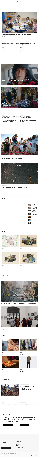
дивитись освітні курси (25, 425)
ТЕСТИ (3, 231)
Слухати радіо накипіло (8, 425)
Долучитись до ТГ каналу (6, 448)
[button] (1, 1)
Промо (2, 352)
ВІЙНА (3, 59)
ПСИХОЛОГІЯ (5, 379)
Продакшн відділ (18, 441)
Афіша (17, 445)
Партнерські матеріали (19, 447)
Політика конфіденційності (34, 455)
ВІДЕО (3, 198)
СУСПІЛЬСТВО (5, 275)
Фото (5, 185)
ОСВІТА (17, 440)
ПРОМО (3, 335)
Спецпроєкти (18, 444)
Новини (3, 47)
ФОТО (3, 129)
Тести (2, 248)
